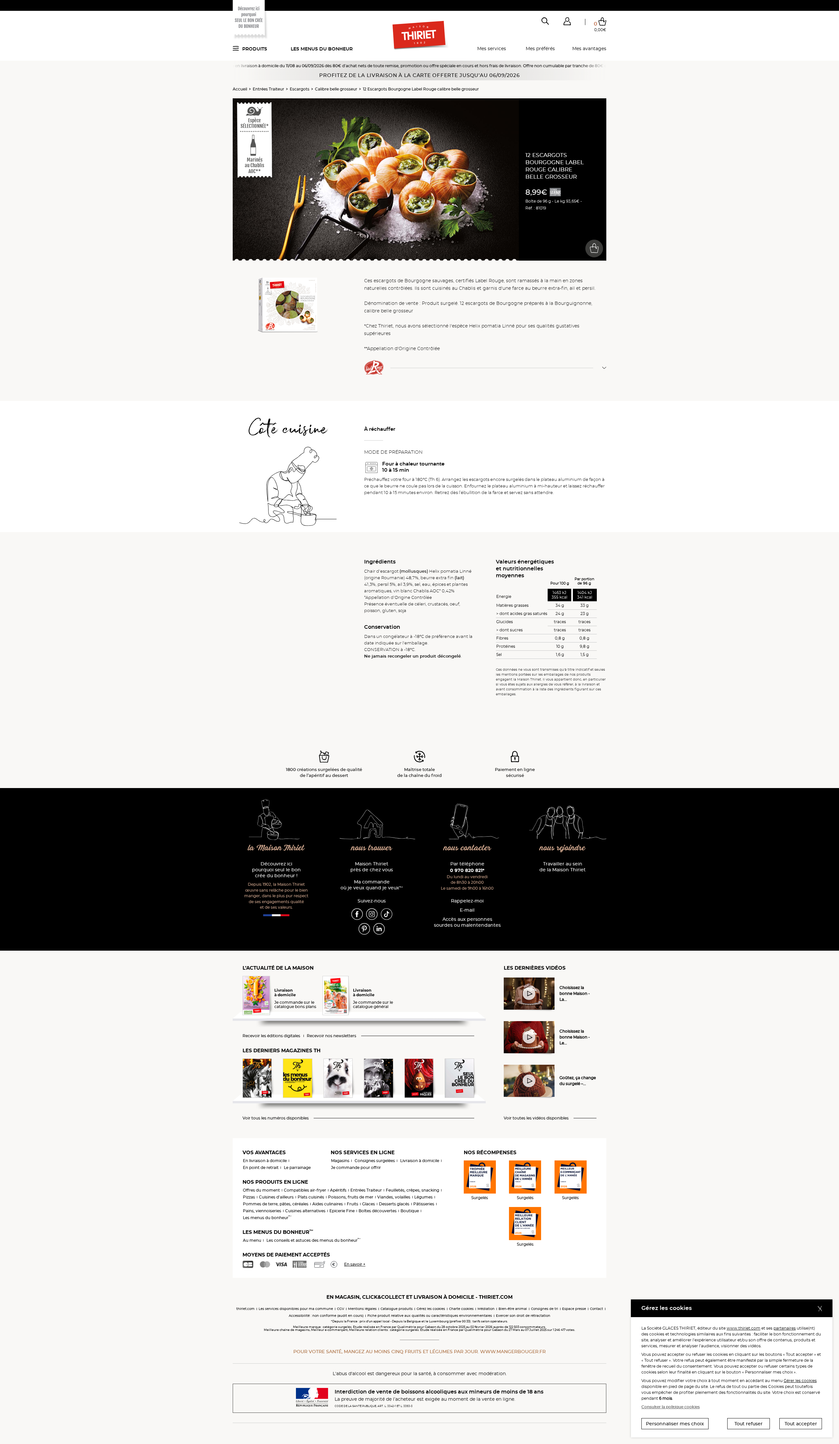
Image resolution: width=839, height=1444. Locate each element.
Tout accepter (801, 1424)
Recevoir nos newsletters (331, 1036)
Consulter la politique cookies (670, 1406)
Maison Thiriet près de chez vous (371, 867)
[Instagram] (372, 914)
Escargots (299, 89)
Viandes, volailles (393, 1197)
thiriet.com (245, 1309)
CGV (340, 1309)
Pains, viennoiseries (262, 1210)
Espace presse (574, 1309)
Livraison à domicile (419, 1160)
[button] (567, 22)
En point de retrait (261, 1167)
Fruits (352, 1203)
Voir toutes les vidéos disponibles (536, 1118)
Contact (596, 1309)
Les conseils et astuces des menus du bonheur (313, 1240)
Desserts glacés (394, 1203)
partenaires (784, 1328)
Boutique (409, 1210)
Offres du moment (261, 1190)
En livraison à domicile (265, 1160)
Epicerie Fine (342, 1210)
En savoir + (354, 1264)
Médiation (486, 1309)
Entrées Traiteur (268, 89)
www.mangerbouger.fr (513, 1352)
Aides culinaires (327, 1203)
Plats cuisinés (311, 1197)
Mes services (491, 48)
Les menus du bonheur (322, 49)
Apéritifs (338, 1190)
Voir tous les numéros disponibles (276, 1118)
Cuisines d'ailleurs (276, 1197)
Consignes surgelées (375, 1160)
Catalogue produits (396, 1309)
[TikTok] (386, 914)
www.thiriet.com (743, 1328)
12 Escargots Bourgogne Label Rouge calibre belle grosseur (421, 89)
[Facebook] (357, 914)
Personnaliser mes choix (675, 1424)
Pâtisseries (423, 1203)
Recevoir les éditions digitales (271, 1036)
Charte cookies (461, 1309)
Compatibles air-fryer (305, 1190)
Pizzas (249, 1197)
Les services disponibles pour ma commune (296, 1309)
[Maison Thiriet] (420, 35)
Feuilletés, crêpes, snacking (412, 1190)
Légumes (423, 1197)
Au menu (252, 1240)
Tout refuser (748, 1424)
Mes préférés (540, 48)
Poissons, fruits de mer (350, 1197)
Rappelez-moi (467, 901)
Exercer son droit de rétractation (523, 1316)
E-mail (467, 910)
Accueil (240, 89)
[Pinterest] (364, 928)
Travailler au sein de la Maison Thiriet (562, 867)
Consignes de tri (544, 1309)
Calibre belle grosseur (336, 89)
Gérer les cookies (800, 1380)
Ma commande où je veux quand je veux (372, 885)
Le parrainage (297, 1167)
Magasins (340, 1160)
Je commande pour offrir (356, 1167)
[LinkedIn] (379, 928)
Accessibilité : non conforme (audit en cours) (326, 1316)
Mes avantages (589, 48)
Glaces (368, 1203)
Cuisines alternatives (305, 1210)
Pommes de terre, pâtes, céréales (275, 1203)
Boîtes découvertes (378, 1210)
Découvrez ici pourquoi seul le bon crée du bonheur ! (276, 870)
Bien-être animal (512, 1309)
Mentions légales (362, 1309)
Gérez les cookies (431, 1309)
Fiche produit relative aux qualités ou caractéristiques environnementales (429, 1316)
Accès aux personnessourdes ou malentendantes (467, 922)
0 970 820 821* (467, 870)
